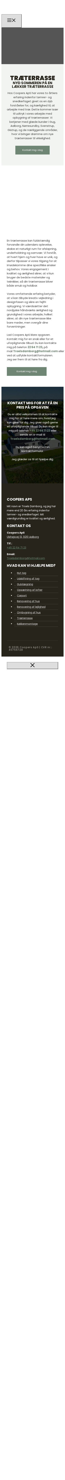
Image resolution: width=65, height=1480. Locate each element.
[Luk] (32, 665)
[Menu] (11, 21)
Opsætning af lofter (29, 590)
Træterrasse (25, 618)
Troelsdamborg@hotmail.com (35, 351)
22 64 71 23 (35, 347)
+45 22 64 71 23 (39, 430)
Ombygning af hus (29, 612)
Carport (22, 595)
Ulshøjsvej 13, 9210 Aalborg (23, 537)
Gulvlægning (25, 584)
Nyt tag (21, 573)
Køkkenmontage (27, 624)
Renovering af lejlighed (31, 607)
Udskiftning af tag (28, 578)
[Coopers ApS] (24, 17)
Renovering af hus (28, 601)
